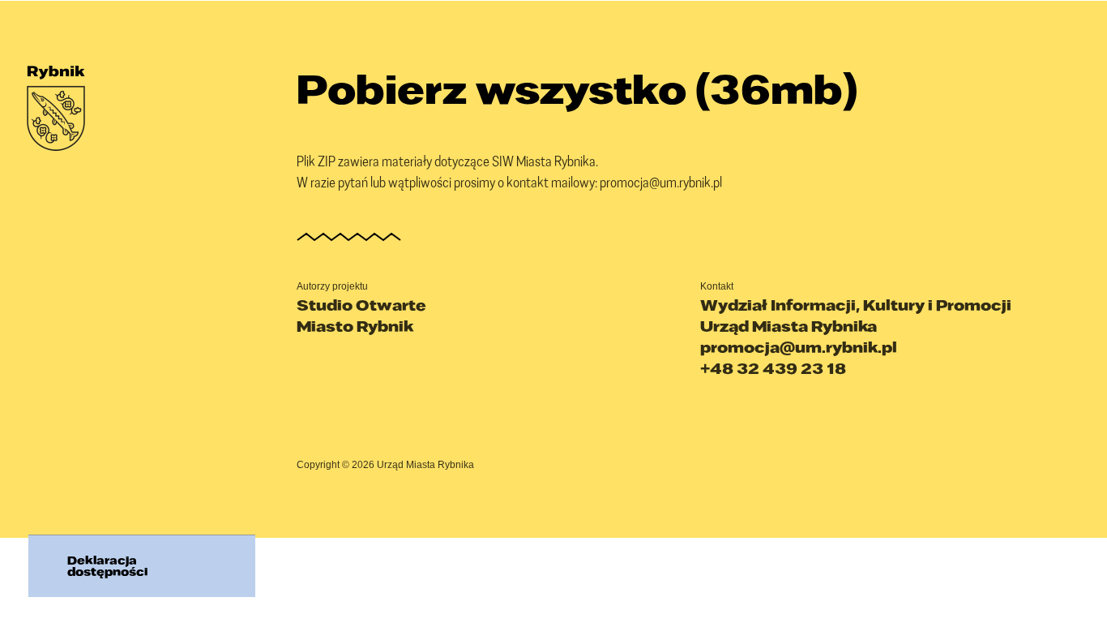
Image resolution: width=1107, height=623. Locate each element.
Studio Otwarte (361, 305)
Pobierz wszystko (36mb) (577, 88)
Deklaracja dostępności (107, 565)
